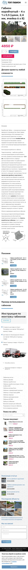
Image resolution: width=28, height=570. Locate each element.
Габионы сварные (8, 395)
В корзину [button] (13, 265)
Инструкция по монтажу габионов (14, 315)
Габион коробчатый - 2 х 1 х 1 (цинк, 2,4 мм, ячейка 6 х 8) (18, 280)
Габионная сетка (8, 377)
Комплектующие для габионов (12, 403)
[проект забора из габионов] (14, 87)
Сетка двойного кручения (15, 479)
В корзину (13, 51)
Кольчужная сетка (13, 492)
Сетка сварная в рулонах (10, 408)
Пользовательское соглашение (11, 519)
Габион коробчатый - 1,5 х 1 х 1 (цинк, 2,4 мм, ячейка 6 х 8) (18, 270)
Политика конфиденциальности (12, 517)
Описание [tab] (4, 126)
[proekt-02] (14, 108)
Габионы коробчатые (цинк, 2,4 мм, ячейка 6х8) (13, 385)
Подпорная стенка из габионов (12, 406)
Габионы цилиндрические (10, 397)
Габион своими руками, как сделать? (16, 485)
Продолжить (14, 566)
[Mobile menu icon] (26, 2)
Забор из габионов (8, 401)
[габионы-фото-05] (18, 504)
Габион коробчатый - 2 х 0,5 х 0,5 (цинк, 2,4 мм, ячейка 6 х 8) (18, 291)
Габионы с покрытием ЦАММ (11, 392)
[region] (14, 561)
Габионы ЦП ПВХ (8, 399)
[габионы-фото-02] (18, 512)
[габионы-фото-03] (10, 512)
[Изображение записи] (3, 480)
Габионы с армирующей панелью (13, 390)
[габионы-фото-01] (10, 504)
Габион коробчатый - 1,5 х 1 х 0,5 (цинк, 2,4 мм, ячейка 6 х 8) (18, 259)
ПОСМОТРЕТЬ (6, 320)
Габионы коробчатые (9, 382)
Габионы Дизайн (8, 379)
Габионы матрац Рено (9, 388)
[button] (24, 23)
